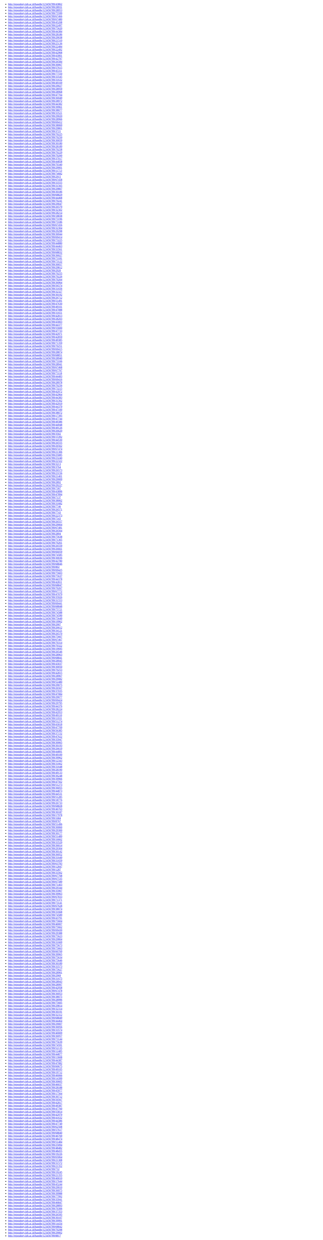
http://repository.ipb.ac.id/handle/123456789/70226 (35, 276)
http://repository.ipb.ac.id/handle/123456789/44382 (35, 104)
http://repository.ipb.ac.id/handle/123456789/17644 (35, 1181)
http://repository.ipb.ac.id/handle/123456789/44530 (35, 439)
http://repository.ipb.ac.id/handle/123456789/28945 (35, 660)
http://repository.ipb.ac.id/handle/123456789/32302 (35, 209)
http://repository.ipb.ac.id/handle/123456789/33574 (35, 1030)
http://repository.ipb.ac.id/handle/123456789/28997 (35, 984)
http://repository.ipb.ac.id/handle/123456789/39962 (35, 757)
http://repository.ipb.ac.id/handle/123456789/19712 (35, 1072)
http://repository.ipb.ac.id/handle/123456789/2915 (34, 176)
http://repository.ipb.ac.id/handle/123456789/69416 (35, 379)
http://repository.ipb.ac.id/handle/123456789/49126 (35, 427)
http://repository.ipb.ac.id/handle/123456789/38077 (35, 110)
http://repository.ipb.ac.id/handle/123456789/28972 (35, 101)
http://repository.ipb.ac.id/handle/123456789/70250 (35, 137)
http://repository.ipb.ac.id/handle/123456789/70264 (35, 279)
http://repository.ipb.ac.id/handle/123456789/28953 (35, 10)
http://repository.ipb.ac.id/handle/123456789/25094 (35, 1145)
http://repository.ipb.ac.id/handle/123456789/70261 (35, 542)
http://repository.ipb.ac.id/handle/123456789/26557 (35, 521)
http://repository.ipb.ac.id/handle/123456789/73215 (35, 388)
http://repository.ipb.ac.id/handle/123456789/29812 (35, 267)
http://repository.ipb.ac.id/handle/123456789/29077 (35, 697)
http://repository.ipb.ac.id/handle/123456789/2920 (34, 270)
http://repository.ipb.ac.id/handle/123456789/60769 (35, 951)
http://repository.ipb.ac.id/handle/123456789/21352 (35, 1166)
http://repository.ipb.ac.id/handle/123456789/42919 (35, 403)
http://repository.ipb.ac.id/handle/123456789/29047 (35, 203)
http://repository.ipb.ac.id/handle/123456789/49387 (35, 1105)
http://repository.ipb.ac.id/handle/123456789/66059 (35, 551)
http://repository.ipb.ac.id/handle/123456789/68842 (35, 1226)
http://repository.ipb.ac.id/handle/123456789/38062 (35, 500)
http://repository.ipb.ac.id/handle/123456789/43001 (35, 55)
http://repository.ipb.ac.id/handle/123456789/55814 (35, 1111)
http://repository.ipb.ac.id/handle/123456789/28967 (35, 675)
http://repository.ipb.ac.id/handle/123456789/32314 (35, 1008)
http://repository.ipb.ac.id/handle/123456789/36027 (35, 255)
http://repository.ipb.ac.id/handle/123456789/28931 (35, 7)
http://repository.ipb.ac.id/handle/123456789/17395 (35, 415)
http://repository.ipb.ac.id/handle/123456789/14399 (35, 1078)
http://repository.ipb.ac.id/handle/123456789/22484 (35, 46)
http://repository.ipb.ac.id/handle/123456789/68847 (35, 585)
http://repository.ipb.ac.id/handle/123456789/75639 (35, 1042)
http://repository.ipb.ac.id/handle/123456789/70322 (35, 645)
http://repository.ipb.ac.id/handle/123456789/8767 (34, 821)
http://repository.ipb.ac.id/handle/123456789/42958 (35, 987)
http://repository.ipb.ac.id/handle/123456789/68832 (35, 252)
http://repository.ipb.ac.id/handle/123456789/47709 (35, 727)
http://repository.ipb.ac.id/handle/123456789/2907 (34, 624)
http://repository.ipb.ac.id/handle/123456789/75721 (35, 609)
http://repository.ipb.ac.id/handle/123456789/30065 (35, 742)
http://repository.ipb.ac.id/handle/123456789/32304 (35, 228)
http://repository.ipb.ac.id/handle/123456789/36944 (35, 234)
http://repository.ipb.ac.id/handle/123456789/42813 (35, 315)
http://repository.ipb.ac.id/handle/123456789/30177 (35, 833)
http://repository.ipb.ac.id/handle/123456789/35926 (35, 597)
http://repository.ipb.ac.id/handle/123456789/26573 (35, 470)
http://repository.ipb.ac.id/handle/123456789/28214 (35, 212)
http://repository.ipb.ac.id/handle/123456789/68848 (35, 606)
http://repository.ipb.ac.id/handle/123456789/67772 (35, 591)
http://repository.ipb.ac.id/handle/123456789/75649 (35, 618)
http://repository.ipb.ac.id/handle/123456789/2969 (34, 975)
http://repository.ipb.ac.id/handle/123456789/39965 (35, 954)
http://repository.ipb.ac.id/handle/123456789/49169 (35, 82)
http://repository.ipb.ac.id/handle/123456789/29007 (35, 1023)
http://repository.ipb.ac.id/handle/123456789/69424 (35, 700)
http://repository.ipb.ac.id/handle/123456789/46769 (35, 1135)
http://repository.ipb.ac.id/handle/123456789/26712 (35, 297)
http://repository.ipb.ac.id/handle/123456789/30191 (35, 1011)
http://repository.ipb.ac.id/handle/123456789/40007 (35, 924)
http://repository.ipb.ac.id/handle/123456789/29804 (35, 939)
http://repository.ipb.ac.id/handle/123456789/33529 (35, 842)
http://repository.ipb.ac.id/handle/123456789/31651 (35, 312)
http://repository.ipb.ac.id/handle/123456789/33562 (35, 872)
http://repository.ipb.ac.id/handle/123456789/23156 (35, 473)
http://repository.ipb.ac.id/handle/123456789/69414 (35, 237)
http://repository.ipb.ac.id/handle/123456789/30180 (35, 143)
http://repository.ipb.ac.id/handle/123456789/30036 (35, 557)
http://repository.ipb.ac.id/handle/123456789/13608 (35, 1057)
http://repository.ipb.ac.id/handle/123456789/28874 (35, 352)
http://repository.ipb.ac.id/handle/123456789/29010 (35, 1187)
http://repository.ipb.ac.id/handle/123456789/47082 (35, 1063)
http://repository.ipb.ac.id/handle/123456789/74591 (35, 1045)
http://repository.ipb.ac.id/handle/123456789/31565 (35, 185)
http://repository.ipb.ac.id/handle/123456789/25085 (35, 455)
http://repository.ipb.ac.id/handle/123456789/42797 (35, 58)
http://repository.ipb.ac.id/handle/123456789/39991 (35, 1220)
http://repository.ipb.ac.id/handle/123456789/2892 (34, 482)
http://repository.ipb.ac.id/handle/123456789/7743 (34, 512)
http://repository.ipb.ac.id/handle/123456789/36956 (35, 1026)
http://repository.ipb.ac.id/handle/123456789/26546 (35, 651)
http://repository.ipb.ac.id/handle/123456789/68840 (35, 1132)
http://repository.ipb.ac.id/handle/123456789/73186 (35, 222)
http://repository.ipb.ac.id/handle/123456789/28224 (35, 709)
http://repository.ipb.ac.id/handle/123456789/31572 (35, 1163)
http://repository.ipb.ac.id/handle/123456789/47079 (35, 594)
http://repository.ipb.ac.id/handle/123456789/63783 (35, 863)
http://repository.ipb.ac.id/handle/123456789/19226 (35, 1154)
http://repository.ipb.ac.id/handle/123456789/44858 (35, 161)
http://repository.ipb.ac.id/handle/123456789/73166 (35, 361)
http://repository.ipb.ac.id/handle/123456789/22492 (35, 49)
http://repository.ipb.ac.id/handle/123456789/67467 (35, 639)
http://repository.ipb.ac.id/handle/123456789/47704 (35, 94)
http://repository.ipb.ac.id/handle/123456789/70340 (35, 164)
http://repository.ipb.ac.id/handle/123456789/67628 (35, 905)
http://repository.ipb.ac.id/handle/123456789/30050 (35, 666)
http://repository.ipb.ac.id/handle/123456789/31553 (35, 600)
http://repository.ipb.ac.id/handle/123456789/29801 (35, 128)
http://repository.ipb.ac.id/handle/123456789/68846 (35, 564)
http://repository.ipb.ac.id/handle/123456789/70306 (35, 1208)
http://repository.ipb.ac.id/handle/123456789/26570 (35, 633)
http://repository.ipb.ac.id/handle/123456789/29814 (35, 1005)
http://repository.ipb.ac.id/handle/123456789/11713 (35, 170)
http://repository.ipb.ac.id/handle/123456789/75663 (35, 948)
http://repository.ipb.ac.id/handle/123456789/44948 (35, 424)
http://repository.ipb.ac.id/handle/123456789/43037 (35, 663)
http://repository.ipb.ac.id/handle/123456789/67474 (35, 449)
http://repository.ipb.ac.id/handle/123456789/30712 (35, 1096)
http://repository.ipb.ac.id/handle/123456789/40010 (35, 1178)
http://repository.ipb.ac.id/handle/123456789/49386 (35, 421)
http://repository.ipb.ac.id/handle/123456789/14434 (35, 1223)
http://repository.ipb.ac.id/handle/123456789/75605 (35, 1002)
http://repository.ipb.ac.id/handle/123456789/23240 (35, 458)
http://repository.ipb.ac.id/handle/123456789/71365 (35, 539)
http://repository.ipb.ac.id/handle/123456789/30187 (35, 812)
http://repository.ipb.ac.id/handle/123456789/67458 (35, 179)
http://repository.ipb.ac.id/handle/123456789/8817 (34, 1235)
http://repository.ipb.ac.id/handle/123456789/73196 (35, 219)
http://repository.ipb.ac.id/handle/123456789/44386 (35, 1120)
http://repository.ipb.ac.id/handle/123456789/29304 (35, 848)
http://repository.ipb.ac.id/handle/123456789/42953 (35, 712)
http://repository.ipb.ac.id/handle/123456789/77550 (35, 73)
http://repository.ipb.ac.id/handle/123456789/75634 (35, 957)
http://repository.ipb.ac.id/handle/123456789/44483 (35, 376)
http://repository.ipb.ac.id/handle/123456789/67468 (35, 367)
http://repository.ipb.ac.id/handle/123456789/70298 (35, 1229)
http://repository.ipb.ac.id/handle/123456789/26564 (35, 530)
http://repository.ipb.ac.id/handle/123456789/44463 (35, 246)
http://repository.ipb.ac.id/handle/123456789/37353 (35, 1211)
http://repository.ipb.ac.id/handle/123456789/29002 (35, 1232)
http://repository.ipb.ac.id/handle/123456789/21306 (35, 452)
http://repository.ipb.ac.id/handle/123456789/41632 (35, 1117)
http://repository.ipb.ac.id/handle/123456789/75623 (35, 936)
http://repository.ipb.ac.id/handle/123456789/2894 (34, 533)
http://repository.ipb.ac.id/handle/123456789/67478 (35, 990)
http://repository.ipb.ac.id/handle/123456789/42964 (35, 394)
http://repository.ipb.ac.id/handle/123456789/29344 (35, 887)
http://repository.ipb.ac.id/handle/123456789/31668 (35, 911)
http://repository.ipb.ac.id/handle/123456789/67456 (35, 225)
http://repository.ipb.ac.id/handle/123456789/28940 (35, 358)
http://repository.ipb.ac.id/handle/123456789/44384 (35, 31)
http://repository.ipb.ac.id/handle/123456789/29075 (35, 685)
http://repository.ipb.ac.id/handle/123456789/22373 (35, 515)
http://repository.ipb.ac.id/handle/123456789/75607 (35, 636)
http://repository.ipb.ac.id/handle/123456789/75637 (35, 576)
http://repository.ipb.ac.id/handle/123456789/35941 (35, 1199)
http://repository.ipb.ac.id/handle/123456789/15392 (35, 436)
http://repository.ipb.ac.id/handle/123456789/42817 (35, 1102)
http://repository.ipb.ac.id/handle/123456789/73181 (35, 258)
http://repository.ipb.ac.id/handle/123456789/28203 (35, 318)
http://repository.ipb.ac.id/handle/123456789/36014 (35, 845)
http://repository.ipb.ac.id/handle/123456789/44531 (35, 793)
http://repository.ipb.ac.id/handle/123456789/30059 (35, 140)
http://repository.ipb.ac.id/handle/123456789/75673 (35, 945)
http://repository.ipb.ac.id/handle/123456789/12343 (35, 760)
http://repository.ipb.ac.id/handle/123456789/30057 (35, 264)
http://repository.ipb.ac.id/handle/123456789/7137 (34, 497)
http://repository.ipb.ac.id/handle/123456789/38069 (35, 125)
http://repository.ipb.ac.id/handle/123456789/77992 (35, 1196)
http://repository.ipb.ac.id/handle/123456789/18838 (35, 216)
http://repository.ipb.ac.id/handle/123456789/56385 (35, 730)
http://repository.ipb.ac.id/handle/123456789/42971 (35, 334)
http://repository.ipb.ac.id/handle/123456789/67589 (35, 881)
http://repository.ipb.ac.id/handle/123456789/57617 (35, 1129)
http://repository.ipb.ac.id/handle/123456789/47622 (35, 736)
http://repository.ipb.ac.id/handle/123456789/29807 (35, 188)
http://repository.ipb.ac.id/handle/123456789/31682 (35, 503)
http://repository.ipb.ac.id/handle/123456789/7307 (34, 488)
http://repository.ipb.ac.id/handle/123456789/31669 (35, 942)
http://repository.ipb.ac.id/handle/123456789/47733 (35, 331)
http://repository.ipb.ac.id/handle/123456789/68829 (35, 194)
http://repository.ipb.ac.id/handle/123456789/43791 (35, 918)
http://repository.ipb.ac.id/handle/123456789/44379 (35, 406)
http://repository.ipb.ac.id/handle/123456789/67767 (35, 370)
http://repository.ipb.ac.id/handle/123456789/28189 (35, 146)
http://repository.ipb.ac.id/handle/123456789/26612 (35, 627)
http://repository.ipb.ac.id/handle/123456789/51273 (35, 784)
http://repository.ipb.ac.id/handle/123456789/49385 (35, 340)
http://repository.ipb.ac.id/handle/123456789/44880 (35, 243)
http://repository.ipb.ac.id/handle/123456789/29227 (35, 485)
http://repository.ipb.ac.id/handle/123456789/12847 (35, 866)
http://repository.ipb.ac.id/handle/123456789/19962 (35, 621)
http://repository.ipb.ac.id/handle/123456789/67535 (35, 878)
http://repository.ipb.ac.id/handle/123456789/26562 (35, 445)
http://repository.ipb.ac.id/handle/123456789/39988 (35, 1193)
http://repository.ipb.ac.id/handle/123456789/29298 (35, 231)
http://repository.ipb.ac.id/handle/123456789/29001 (35, 167)
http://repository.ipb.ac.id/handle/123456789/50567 (35, 1099)
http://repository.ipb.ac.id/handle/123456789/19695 (35, 648)
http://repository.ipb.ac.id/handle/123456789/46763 (35, 809)
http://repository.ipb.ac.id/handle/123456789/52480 (35, 682)
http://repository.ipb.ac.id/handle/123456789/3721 (34, 131)
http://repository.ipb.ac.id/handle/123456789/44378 (35, 579)
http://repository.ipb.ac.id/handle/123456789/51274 (35, 721)
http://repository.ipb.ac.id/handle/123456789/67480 (35, 19)
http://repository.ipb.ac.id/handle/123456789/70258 (35, 149)
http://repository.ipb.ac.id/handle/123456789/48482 (35, 1148)
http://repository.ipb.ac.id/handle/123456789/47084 (35, 694)
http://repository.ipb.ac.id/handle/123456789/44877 (35, 1054)
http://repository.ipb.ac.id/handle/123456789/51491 (35, 300)
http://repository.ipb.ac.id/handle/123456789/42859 (35, 337)
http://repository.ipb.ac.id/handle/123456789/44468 (35, 197)
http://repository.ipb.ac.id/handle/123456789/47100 (35, 409)
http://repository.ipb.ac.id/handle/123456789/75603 (35, 573)
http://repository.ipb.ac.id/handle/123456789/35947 (35, 739)
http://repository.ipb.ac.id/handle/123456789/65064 (35, 1157)
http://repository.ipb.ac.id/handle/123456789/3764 (34, 467)
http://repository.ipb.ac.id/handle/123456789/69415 (35, 349)
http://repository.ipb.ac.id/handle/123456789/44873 (35, 790)
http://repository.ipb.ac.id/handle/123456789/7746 (34, 506)
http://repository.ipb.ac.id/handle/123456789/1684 (34, 818)
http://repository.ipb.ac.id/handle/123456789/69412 (35, 122)
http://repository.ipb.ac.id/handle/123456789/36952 (35, 854)
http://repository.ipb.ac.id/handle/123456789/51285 (35, 797)
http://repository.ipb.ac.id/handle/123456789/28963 (35, 654)
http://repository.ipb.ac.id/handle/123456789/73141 (35, 902)
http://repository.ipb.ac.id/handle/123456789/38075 (35, 996)
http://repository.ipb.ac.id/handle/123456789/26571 (35, 509)
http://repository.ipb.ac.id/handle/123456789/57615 (35, 67)
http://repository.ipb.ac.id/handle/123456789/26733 (35, 803)
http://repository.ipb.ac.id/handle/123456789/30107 (35, 1217)
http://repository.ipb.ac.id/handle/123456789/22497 (35, 25)
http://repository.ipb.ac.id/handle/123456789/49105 (35, 1069)
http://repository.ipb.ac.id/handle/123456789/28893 (35, 1205)
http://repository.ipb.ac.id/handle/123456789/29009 (35, 479)
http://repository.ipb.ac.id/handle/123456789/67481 (35, 527)
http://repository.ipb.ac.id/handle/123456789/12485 (35, 1051)
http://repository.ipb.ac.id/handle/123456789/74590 (35, 615)
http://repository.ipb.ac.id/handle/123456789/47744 (35, 418)
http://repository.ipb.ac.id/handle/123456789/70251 (35, 346)
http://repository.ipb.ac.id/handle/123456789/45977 (35, 1090)
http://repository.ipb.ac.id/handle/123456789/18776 (35, 800)
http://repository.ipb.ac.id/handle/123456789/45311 (35, 70)
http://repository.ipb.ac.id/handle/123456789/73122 (35, 261)
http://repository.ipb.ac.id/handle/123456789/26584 (35, 61)
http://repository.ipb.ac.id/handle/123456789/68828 (35, 806)
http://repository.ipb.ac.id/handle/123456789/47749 (35, 1123)
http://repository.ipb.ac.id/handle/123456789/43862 (35, 4)
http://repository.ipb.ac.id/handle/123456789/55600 (35, 327)
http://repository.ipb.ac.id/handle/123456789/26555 (35, 442)
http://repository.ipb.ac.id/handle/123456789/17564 (35, 1093)
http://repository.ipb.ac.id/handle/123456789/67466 (35, 16)
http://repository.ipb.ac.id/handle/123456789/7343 (34, 518)
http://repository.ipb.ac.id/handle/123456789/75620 (35, 28)
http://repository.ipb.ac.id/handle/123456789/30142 (35, 851)
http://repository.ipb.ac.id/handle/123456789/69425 (35, 570)
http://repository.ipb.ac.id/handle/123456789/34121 (35, 630)
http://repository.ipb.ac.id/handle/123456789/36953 (35, 993)
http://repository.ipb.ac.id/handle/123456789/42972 (35, 391)
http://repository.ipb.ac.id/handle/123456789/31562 (35, 400)
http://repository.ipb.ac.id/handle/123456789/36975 (35, 1190)
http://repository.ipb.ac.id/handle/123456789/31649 (35, 857)
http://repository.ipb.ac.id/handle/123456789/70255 (35, 273)
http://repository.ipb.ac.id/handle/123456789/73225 (35, 240)
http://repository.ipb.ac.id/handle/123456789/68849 (35, 1017)
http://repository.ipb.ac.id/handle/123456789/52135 (35, 1048)
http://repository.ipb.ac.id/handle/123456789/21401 (35, 476)
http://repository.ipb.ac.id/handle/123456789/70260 (35, 155)
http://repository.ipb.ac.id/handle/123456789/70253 (35, 669)
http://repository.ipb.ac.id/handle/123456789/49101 (35, 306)
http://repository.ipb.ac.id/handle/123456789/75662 (35, 927)
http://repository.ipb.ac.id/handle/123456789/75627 (35, 969)
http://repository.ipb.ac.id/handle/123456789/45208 (35, 22)
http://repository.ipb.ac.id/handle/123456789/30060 (35, 827)
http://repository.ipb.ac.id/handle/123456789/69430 (35, 930)
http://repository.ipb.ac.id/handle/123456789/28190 (35, 769)
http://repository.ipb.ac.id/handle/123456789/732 (34, 1169)
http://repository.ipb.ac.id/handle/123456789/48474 (35, 1138)
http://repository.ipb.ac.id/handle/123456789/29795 (35, 703)
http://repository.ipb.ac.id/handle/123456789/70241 (35, 200)
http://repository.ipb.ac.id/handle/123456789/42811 (35, 582)
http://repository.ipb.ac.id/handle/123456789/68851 (35, 355)
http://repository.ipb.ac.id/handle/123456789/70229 (35, 152)
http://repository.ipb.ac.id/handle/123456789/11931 (35, 718)
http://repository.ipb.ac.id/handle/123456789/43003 (35, 321)
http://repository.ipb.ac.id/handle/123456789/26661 (35, 548)
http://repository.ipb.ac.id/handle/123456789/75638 (35, 536)
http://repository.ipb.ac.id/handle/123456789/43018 (35, 724)
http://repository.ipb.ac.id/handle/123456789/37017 (35, 158)
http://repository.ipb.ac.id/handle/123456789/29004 (35, 524)
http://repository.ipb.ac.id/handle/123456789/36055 (35, 787)
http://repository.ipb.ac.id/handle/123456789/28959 (35, 88)
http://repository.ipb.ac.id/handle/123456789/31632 (35, 79)
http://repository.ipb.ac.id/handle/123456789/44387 (35, 1060)
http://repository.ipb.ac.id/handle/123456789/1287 (34, 869)
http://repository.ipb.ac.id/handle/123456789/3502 (34, 433)
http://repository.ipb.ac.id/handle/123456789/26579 (35, 206)
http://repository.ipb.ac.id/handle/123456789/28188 (35, 1087)
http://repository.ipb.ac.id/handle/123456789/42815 (35, 672)
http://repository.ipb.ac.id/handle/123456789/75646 (35, 960)
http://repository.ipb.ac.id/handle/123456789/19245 (35, 1172)
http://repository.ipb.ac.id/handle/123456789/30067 (35, 64)
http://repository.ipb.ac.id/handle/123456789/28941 (35, 364)
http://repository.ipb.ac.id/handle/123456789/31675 (35, 978)
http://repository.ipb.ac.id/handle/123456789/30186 (35, 191)
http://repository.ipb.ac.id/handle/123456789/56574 (35, 285)
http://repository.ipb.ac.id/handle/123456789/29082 (35, 678)
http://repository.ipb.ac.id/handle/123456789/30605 (35, 1081)
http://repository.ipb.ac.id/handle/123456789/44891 (35, 751)
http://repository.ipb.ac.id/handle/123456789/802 (34, 567)
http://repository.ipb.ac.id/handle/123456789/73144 (35, 1039)
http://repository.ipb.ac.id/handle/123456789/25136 (35, 43)
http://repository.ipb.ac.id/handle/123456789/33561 (35, 249)
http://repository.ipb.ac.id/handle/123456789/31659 (35, 860)
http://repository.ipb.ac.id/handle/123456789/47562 (35, 781)
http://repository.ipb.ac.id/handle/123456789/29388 (35, 933)
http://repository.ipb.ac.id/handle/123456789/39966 (35, 778)
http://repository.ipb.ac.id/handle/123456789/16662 (35, 839)
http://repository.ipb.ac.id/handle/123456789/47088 (35, 309)
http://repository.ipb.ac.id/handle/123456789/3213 (34, 464)
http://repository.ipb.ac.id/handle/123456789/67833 (35, 896)
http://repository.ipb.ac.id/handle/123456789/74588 (35, 612)
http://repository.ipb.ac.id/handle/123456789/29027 (35, 85)
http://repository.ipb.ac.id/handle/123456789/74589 (35, 915)
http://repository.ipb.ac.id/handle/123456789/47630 (35, 303)
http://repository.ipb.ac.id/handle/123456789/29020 (35, 116)
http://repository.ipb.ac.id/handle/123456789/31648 (35, 766)
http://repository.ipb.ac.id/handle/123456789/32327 (35, 291)
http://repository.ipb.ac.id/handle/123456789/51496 (35, 824)
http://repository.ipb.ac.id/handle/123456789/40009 (35, 1033)
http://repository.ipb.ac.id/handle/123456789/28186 (35, 34)
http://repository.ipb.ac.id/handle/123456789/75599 (35, 13)
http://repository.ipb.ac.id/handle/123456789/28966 (35, 119)
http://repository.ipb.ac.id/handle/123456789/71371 (35, 899)
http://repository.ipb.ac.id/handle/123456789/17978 (35, 815)
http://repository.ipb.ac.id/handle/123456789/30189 (35, 963)
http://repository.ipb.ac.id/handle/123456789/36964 (35, 282)
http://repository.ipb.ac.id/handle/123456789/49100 (35, 754)
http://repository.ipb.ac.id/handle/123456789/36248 (35, 775)
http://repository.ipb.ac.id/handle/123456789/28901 (35, 972)
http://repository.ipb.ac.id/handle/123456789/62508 (35, 1126)
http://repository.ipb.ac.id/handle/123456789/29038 (35, 37)
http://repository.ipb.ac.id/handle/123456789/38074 (35, 908)
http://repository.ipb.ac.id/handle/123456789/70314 (35, 642)
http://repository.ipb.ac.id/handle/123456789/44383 (35, 397)
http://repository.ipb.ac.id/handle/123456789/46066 (35, 1075)
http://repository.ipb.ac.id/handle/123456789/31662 (35, 763)
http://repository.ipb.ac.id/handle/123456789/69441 (35, 603)
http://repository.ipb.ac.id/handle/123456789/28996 (35, 999)
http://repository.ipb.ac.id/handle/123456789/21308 (35, 1160)
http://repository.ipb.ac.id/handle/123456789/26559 (35, 545)
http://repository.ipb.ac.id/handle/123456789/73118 (35, 373)
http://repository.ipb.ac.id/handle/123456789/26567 (35, 688)
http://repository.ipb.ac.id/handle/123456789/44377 (35, 324)
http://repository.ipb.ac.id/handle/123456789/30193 (35, 745)
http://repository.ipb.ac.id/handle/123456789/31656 (35, 288)
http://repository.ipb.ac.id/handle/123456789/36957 (35, 1036)
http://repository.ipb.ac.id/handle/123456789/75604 (35, 921)
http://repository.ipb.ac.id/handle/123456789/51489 (35, 836)
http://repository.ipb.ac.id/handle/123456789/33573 (35, 966)
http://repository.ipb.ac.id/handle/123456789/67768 (35, 875)
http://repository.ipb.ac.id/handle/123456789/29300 (35, 830)
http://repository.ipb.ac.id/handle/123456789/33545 (35, 76)
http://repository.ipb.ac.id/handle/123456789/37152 (35, 733)
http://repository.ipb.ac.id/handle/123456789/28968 (35, 91)
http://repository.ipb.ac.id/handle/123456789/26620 (35, 430)
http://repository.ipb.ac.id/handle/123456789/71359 (35, 343)
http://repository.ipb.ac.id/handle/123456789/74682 (35, 173)
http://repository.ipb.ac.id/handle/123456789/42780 (35, 560)
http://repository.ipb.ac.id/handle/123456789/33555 (35, 182)
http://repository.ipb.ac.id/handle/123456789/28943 (35, 981)
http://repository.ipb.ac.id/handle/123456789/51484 (35, 1141)
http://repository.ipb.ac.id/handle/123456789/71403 (35, 884)
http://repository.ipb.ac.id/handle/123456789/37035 (35, 691)
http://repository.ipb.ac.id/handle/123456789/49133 (35, 772)
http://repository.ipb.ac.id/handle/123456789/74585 (35, 554)
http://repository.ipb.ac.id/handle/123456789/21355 (35, 1175)
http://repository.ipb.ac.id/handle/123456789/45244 (35, 1184)
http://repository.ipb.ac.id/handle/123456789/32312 (35, 1014)
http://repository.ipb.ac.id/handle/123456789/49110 (35, 715)
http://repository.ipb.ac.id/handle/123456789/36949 (35, 97)
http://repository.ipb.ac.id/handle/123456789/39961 (35, 107)
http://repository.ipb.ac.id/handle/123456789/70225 (35, 134)
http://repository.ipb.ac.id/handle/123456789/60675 (35, 1066)
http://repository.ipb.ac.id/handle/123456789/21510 (35, 40)
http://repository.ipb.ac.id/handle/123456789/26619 (35, 748)
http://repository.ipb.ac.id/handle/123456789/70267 (35, 588)
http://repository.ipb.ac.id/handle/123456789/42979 (35, 1114)
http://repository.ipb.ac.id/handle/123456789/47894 (35, 494)
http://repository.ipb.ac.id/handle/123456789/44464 (35, 1020)
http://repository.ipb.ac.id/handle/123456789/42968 (35, 52)
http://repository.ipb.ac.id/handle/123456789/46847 (35, 1202)
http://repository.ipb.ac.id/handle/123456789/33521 (35, 113)
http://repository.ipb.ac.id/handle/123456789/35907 (35, 890)
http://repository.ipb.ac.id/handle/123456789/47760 (35, 1108)
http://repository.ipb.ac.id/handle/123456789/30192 (35, 294)
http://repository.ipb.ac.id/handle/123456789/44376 (35, 706)
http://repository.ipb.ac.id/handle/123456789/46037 (35, 1084)
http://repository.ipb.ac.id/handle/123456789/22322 (35, 461)
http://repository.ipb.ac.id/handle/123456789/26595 (35, 1214)
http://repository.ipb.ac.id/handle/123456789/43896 (35, 491)
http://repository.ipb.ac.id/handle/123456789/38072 (35, 412)
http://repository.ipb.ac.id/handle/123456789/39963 (35, 893)
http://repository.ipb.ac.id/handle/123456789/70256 (35, 385)
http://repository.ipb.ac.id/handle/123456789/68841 (35, 657)
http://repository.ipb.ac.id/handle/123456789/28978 (35, 382)
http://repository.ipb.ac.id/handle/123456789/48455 (35, 1151)
